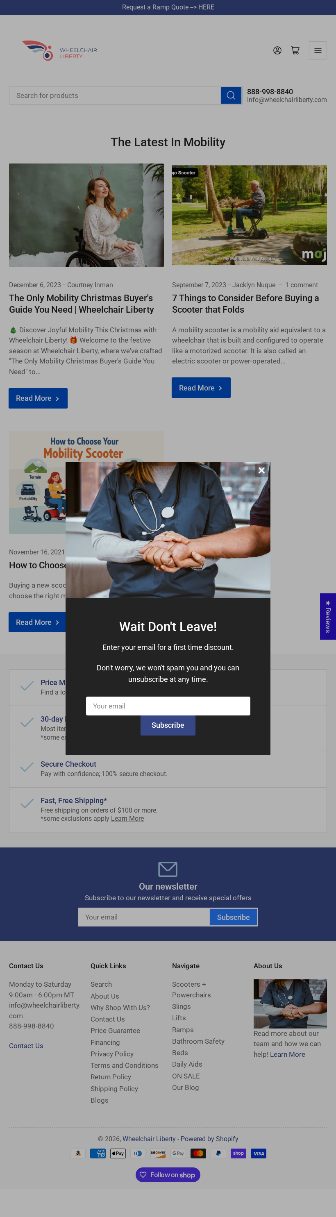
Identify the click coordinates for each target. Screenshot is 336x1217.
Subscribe (168, 725)
